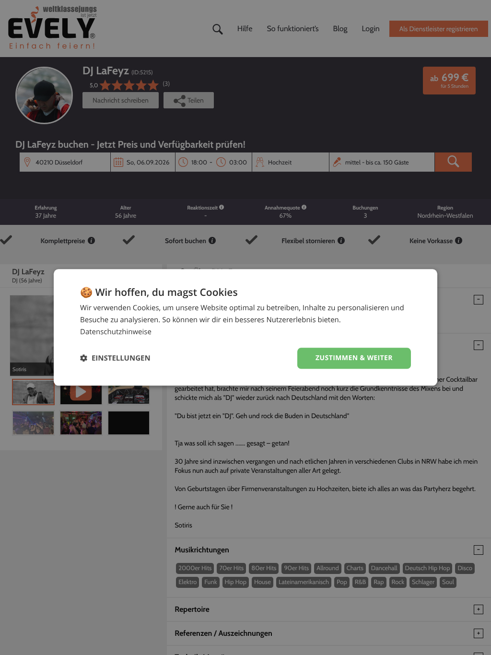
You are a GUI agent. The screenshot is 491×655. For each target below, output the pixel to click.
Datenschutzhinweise (116, 332)
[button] (115, 358)
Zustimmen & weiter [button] (354, 358)
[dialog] (245, 327)
